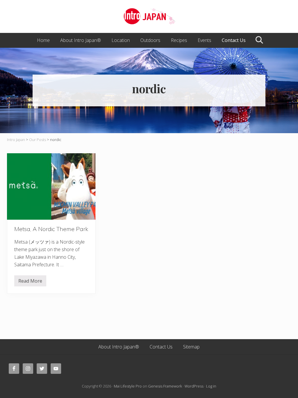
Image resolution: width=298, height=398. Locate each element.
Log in (211, 386)
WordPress (194, 386)
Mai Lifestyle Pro (128, 386)
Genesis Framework (165, 386)
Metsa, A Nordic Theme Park (51, 229)
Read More (30, 282)
